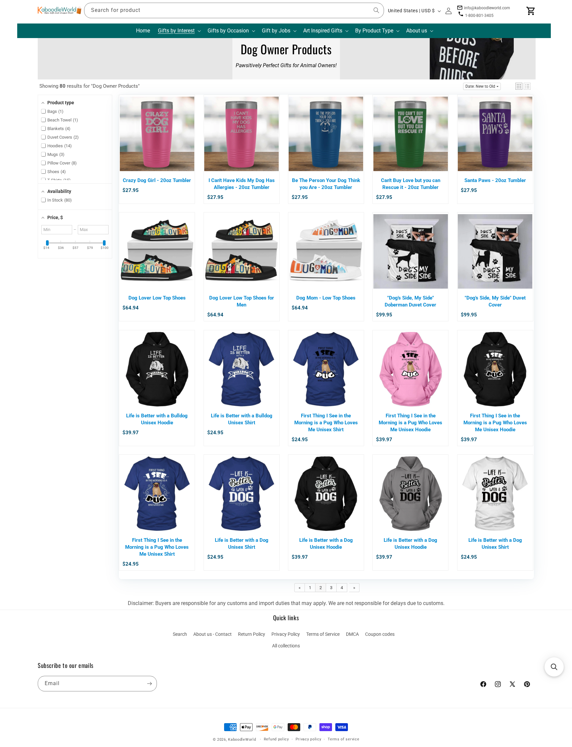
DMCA (352, 634)
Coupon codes (380, 634)
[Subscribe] (149, 683)
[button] (179, 30)
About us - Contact (212, 634)
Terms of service (343, 739)
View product (156, 146)
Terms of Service (323, 634)
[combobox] (234, 10)
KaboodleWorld (242, 739)
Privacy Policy (285, 634)
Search (180, 634)
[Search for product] (376, 10)
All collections (286, 645)
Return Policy (251, 634)
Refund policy (276, 739)
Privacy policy (308, 739)
